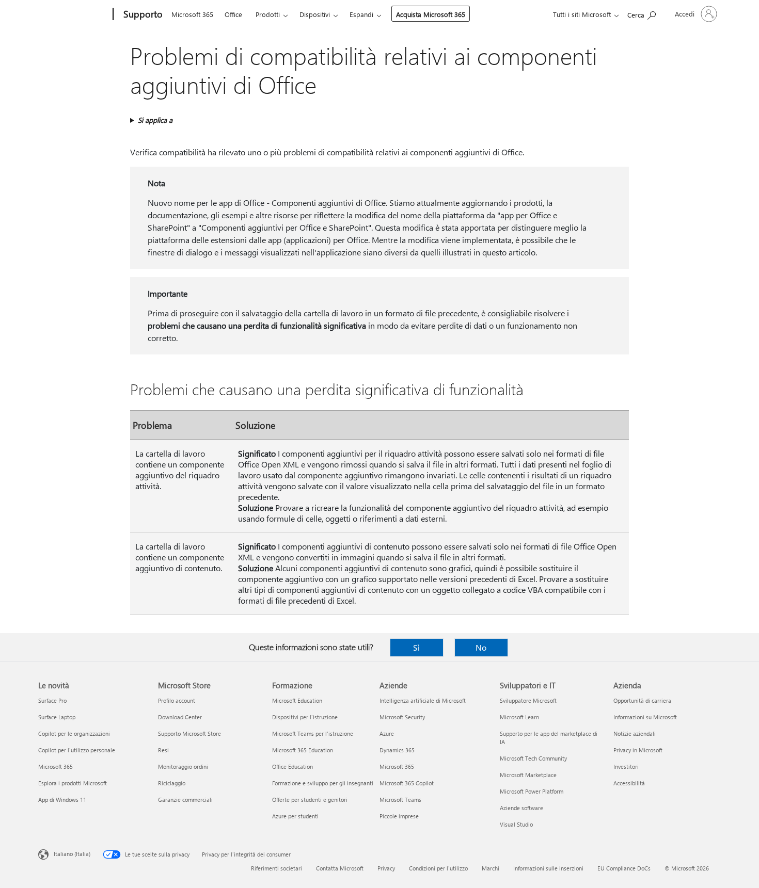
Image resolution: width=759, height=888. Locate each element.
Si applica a (155, 120)
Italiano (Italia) (72, 854)
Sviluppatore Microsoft (528, 700)
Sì (416, 647)
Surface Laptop (56, 717)
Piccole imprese (399, 816)
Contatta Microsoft (339, 868)
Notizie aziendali (634, 733)
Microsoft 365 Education (302, 750)
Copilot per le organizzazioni (74, 733)
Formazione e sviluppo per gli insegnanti (322, 783)
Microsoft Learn (519, 717)
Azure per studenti (295, 816)
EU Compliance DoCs (624, 868)
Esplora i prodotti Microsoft (72, 783)
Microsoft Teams (400, 799)
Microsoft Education (297, 700)
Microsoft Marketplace (528, 775)
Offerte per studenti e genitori (309, 799)
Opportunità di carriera (642, 700)
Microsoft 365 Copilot (407, 783)
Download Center (180, 717)
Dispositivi (314, 14)
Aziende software (521, 808)
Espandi (361, 14)
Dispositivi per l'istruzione (305, 717)
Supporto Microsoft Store (189, 733)
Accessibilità (629, 783)
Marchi (490, 868)
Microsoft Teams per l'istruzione (312, 733)
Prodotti (268, 14)
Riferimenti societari (276, 868)
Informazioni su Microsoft (645, 717)
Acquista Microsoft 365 (430, 14)
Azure (387, 733)
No (481, 647)
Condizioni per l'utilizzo (438, 868)
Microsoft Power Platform (531, 791)
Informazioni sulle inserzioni (548, 868)
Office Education (292, 766)
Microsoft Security (402, 717)
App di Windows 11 (62, 799)
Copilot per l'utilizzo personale (76, 750)
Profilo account (176, 700)
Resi (163, 750)
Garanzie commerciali (185, 799)
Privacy (386, 868)
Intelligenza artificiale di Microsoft (423, 700)
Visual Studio (516, 824)
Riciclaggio (171, 783)
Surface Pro (52, 700)
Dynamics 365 (397, 750)
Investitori (626, 766)
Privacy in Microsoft (637, 750)
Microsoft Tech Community (533, 758)
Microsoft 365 (192, 14)
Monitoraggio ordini (183, 766)
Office (233, 14)
